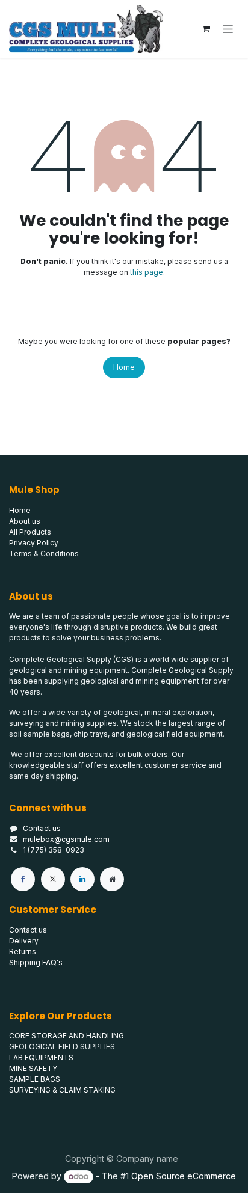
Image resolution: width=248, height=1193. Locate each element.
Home (124, 367)
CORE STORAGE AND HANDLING (66, 1035)
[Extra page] (112, 879)
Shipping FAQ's (36, 962)
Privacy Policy (33, 542)
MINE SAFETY (33, 1068)
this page (146, 272)
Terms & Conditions (44, 553)
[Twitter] (53, 879)
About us (24, 521)
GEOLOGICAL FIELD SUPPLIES (62, 1046)
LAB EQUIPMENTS (41, 1057)
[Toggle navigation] (228, 29)
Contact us (42, 828)
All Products (30, 531)
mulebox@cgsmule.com (66, 839)
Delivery (24, 940)
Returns (22, 951)
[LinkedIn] (82, 879)
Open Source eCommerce (183, 1176)
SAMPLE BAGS (34, 1079)
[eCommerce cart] (206, 29)
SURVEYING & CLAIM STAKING (62, 1089)
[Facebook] (23, 879)
